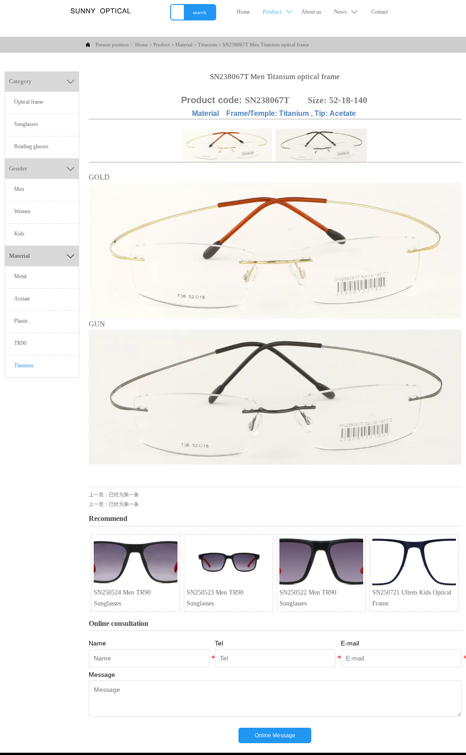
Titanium (207, 44)
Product (161, 44)
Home (141, 44)
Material (183, 44)
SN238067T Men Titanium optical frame (266, 44)
